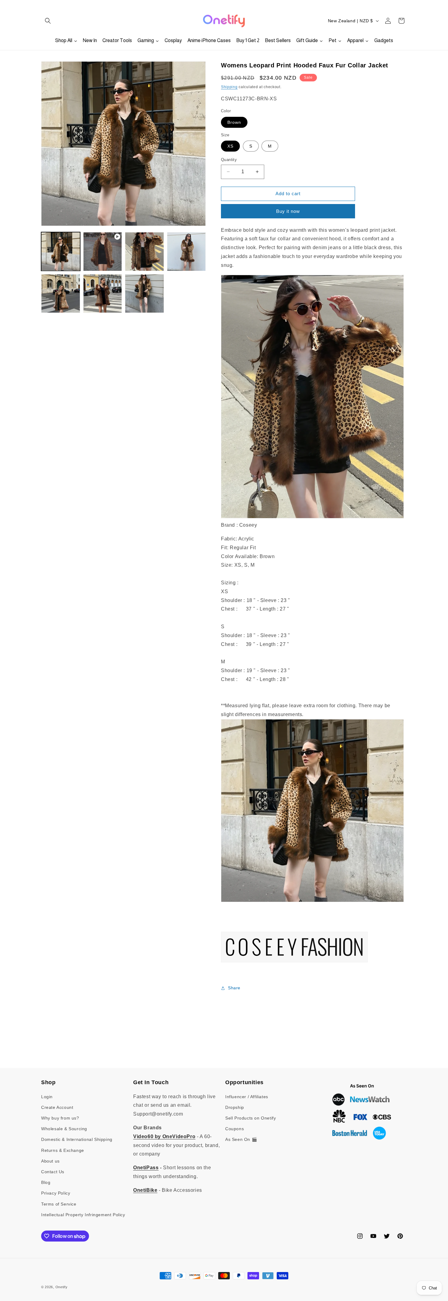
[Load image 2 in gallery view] (144, 251)
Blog (45, 1182)
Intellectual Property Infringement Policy (83, 1214)
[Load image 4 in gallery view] (60, 293)
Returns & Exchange (62, 1150)
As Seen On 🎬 (241, 1139)
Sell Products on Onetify (250, 1118)
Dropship (234, 1107)
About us (50, 1161)
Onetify (61, 1287)
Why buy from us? (60, 1118)
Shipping (229, 87)
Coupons (234, 1128)
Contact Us (52, 1171)
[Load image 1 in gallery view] (60, 251)
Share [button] (234, 987)
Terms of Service (58, 1204)
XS (230, 146)
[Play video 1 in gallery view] (102, 251)
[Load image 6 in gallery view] (144, 293)
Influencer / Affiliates (246, 1096)
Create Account (57, 1107)
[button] (48, 20)
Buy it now (288, 211)
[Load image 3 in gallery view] (186, 251)
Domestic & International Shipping (76, 1139)
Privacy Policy (55, 1193)
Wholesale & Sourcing (64, 1128)
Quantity (229, 159)
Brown (234, 122)
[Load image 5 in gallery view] (102, 293)
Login (47, 1096)
